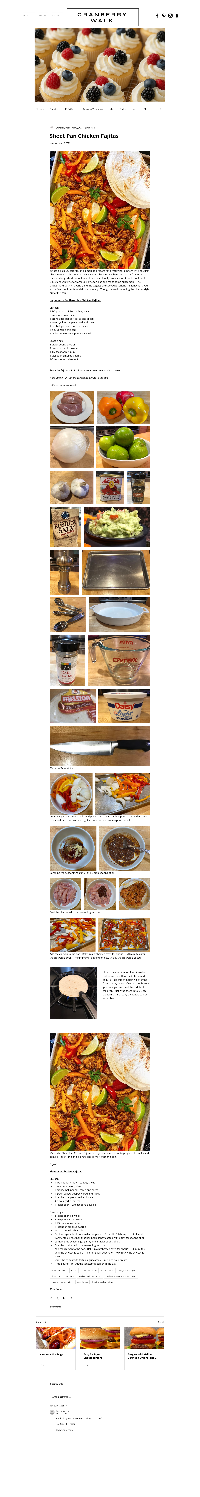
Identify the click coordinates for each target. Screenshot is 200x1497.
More (146, 109)
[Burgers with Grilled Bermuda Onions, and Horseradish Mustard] (144, 1338)
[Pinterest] (164, 16)
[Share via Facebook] (51, 1298)
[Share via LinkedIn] (64, 1298)
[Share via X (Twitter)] (57, 1298)
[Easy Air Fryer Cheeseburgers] (100, 1338)
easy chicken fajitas (127, 1270)
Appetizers (55, 109)
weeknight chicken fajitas (90, 1276)
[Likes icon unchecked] (58, 1424)
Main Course (71, 109)
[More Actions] (148, 1412)
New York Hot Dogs (51, 1354)
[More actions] (148, 127)
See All (161, 1322)
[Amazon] (177, 15)
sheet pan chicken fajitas (62, 1276)
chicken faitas (107, 1270)
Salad (111, 109)
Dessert (135, 109)
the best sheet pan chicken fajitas (121, 1276)
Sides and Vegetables (93, 109)
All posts (40, 109)
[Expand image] (72, 407)
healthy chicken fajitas (102, 1282)
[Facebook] (157, 16)
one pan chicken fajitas (62, 1282)
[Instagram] (170, 16)
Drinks (123, 109)
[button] (160, 109)
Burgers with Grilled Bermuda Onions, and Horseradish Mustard (141, 1356)
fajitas (74, 1270)
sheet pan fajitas (89, 1270)
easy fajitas (82, 1282)
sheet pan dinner (59, 1270)
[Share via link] (71, 1298)
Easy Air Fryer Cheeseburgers (93, 1356)
